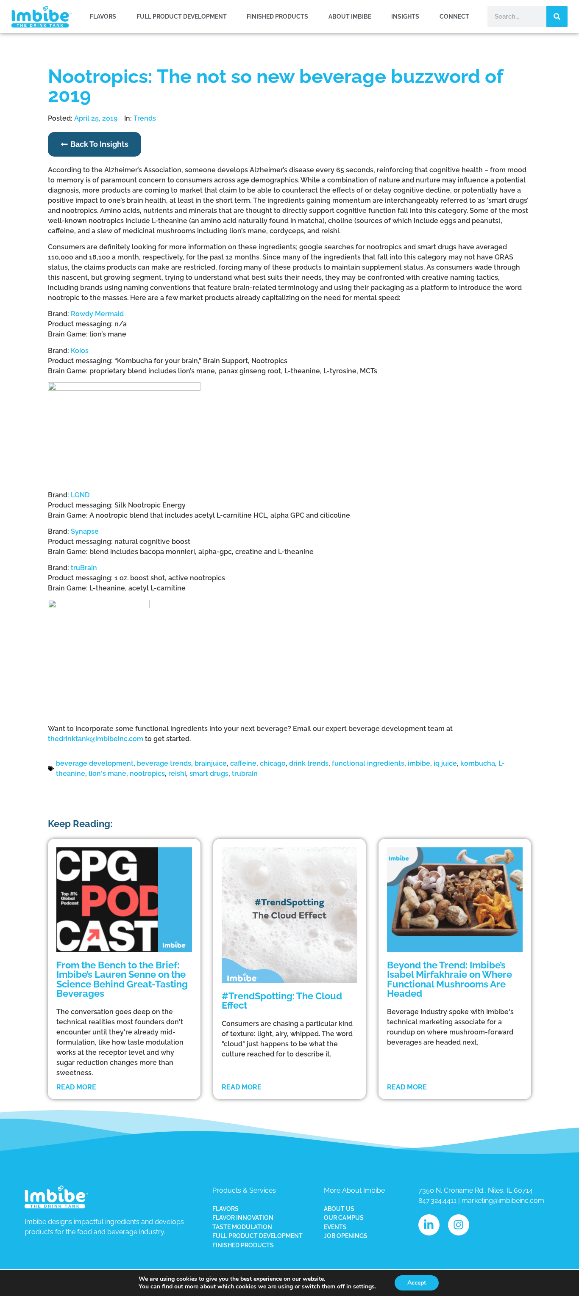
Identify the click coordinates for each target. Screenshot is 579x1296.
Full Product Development (181, 16)
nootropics (147, 773)
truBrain (84, 568)
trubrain (245, 773)
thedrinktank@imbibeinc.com (95, 739)
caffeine (243, 763)
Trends (145, 118)
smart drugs (208, 773)
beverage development (95, 763)
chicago (273, 763)
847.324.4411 (437, 1201)
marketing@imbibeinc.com (503, 1201)
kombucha (477, 763)
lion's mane (107, 773)
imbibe (419, 763)
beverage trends (164, 763)
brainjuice (211, 763)
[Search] (557, 16)
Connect (454, 16)
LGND (80, 495)
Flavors (103, 16)
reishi (177, 773)
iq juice (445, 763)
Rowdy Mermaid (97, 314)
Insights (405, 16)
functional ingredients (368, 763)
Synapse (85, 531)
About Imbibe (349, 16)
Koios (80, 351)
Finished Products (277, 16)
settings (364, 1286)
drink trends (308, 763)
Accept (416, 1283)
